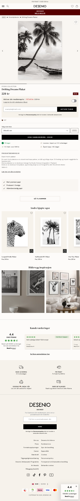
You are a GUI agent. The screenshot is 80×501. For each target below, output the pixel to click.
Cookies (44, 455)
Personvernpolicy (31, 115)
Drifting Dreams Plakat (30, 17)
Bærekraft (35, 455)
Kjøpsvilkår (45, 451)
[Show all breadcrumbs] (4, 17)
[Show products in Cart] (77, 6)
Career (36, 451)
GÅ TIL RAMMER (40, 199)
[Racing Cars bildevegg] (23, 291)
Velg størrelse (7, 127)
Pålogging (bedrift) (32, 469)
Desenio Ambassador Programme (27, 462)
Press (37, 444)
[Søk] (7, 6)
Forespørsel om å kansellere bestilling (54, 462)
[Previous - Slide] (2, 50)
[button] (74, 130)
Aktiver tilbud (67, 109)
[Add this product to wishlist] (75, 21)
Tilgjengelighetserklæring (30, 458)
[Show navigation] (3, 6)
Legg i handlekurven (40, 137)
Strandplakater (14, 17)
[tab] (13, 83)
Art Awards (35, 465)
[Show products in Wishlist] (72, 6)
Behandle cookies (47, 465)
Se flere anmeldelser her (40, 354)
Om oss (36, 440)
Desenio (46, 495)
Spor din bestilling (47, 447)
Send (40, 427)
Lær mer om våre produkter (11, 172)
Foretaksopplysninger (31, 447)
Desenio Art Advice (48, 440)
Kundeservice (46, 444)
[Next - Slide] (77, 50)
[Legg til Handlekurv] (31, 251)
